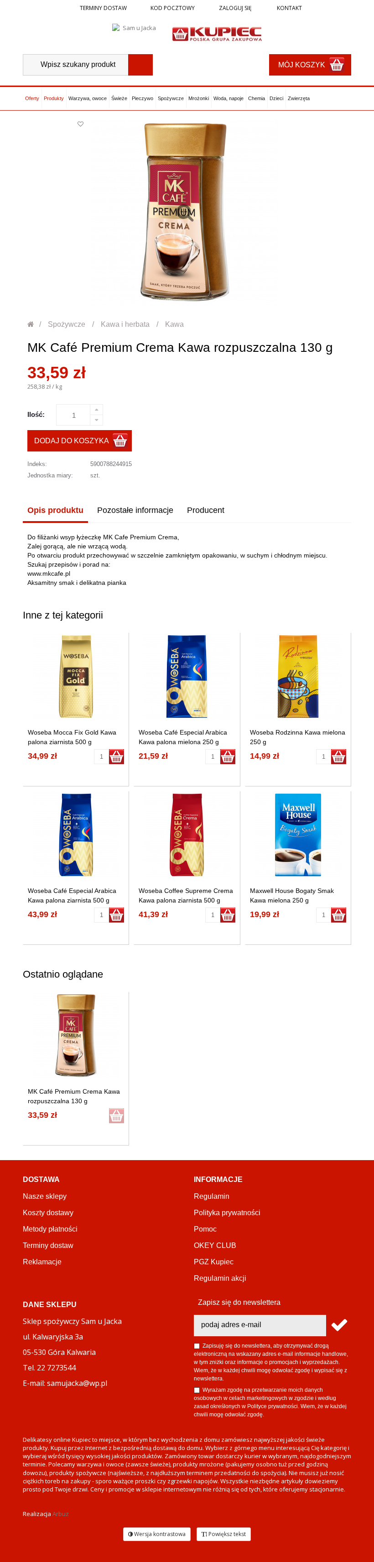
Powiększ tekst (226, 1534)
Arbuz (60, 1514)
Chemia (256, 98)
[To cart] (116, 756)
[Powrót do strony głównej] (31, 324)
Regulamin (211, 1196)
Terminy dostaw (103, 8)
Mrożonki (198, 98)
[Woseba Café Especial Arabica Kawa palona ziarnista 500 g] (75, 834)
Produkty (54, 98)
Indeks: (37, 464)
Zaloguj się (235, 8)
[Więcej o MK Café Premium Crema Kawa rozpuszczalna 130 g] (75, 1035)
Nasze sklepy (45, 1196)
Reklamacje (42, 1262)
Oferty (32, 98)
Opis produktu (55, 510)
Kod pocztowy (173, 8)
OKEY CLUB (215, 1245)
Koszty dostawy (48, 1213)
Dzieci (276, 98)
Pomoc (205, 1229)
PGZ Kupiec (214, 1262)
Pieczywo (142, 98)
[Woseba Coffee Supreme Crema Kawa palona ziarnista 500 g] (186, 834)
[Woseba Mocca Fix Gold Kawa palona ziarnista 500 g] (75, 676)
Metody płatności (50, 1229)
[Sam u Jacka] (135, 33)
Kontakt (288, 8)
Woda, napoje (228, 98)
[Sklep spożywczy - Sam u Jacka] (217, 33)
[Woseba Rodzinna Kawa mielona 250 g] (298, 676)
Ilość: (36, 414)
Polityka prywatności (227, 1213)
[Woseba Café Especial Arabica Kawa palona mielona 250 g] (186, 676)
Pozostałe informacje (135, 510)
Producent (205, 510)
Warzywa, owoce (87, 98)
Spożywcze (171, 98)
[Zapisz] (338, 1325)
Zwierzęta (299, 98)
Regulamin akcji (220, 1278)
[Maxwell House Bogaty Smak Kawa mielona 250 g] (298, 834)
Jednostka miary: (50, 475)
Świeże (119, 98)
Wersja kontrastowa (159, 1534)
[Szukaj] (140, 65)
